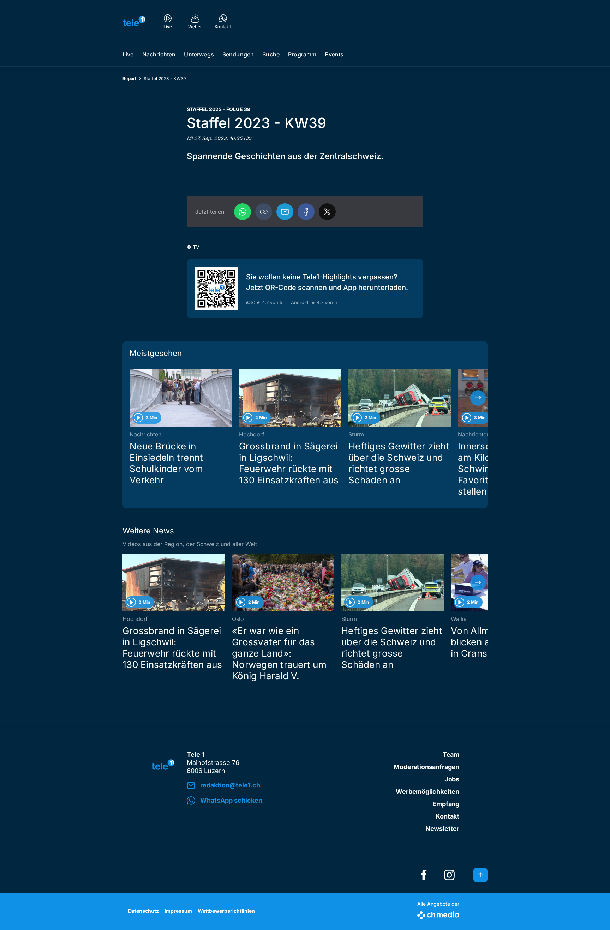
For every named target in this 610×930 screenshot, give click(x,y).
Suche (271, 54)
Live (128, 54)
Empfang (445, 804)
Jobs (451, 779)
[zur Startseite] (134, 21)
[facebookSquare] (424, 875)
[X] (327, 211)
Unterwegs (199, 54)
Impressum (178, 911)
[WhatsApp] (242, 211)
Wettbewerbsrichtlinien (226, 911)
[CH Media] (438, 914)
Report (129, 78)
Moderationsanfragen (426, 767)
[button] (263, 211)
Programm (302, 54)
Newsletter (442, 828)
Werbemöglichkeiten (427, 791)
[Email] (284, 211)
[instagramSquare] (449, 875)
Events (334, 54)
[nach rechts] (478, 398)
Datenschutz (143, 911)
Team (451, 754)
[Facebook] (306, 211)
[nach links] (132, 398)
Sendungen (238, 54)
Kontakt (447, 816)
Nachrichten (159, 54)
